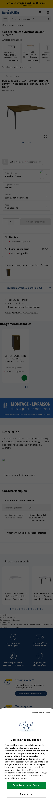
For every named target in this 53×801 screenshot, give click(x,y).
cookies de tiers (26, 759)
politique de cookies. (19, 778)
